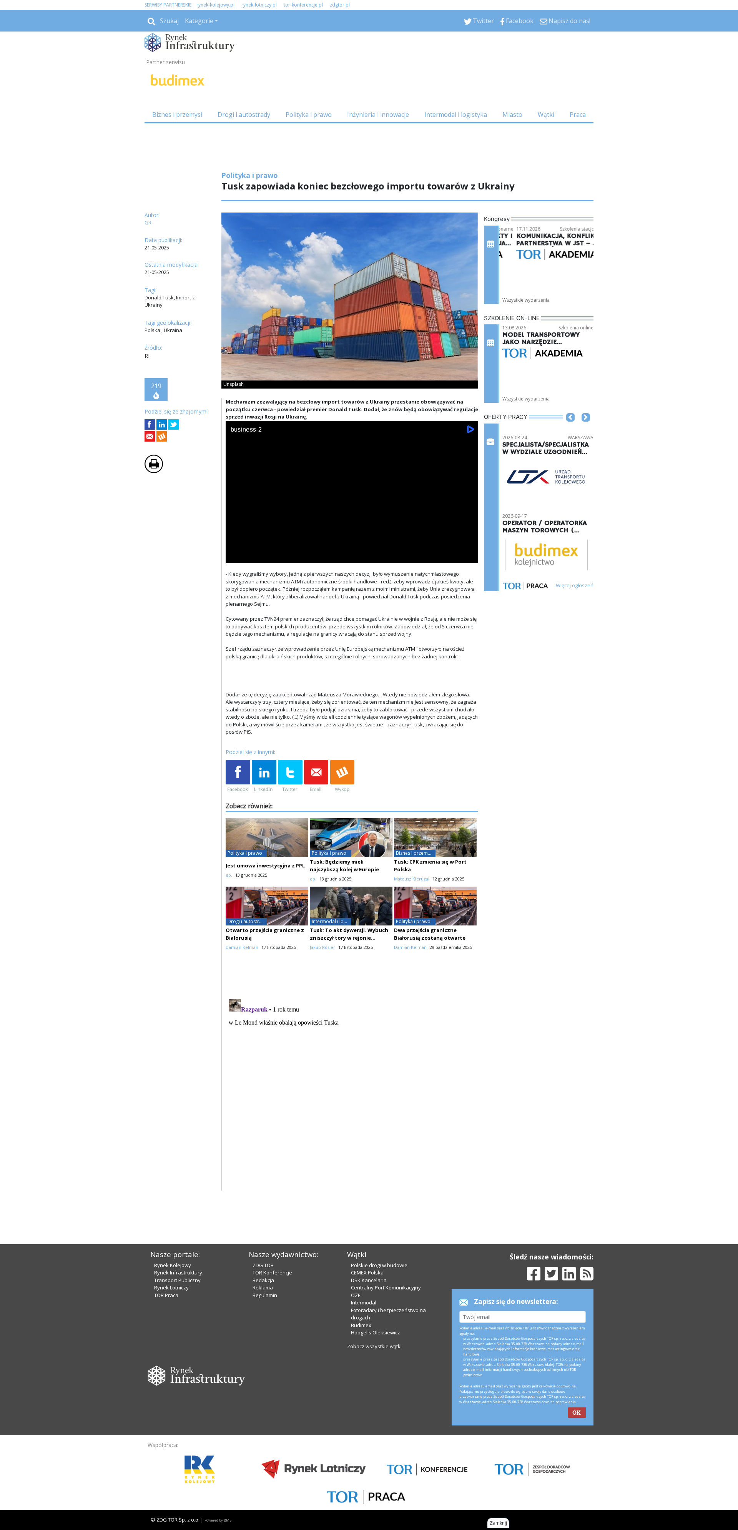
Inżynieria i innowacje (378, 114)
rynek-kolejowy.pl (215, 5)
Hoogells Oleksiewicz (375, 1332)
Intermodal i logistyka (455, 114)
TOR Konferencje (272, 1272)
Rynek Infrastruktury (178, 1272)
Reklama (263, 1287)
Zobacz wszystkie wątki (374, 1346)
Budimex (361, 1325)
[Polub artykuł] (150, 424)
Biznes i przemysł (177, 114)
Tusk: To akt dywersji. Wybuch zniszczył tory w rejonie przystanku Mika (349, 938)
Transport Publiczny (177, 1280)
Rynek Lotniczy (171, 1287)
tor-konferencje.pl (303, 5)
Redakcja (263, 1280)
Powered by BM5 (217, 1520)
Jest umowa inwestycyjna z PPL (265, 865)
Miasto (512, 114)
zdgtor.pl (340, 5)
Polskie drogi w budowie (379, 1265)
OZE (356, 1295)
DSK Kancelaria (369, 1280)
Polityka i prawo (309, 114)
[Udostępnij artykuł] (161, 424)
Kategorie (199, 21)
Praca (578, 114)
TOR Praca (166, 1295)
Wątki (546, 114)
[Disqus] (352, 1092)
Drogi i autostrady (244, 114)
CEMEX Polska (367, 1272)
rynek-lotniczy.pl (259, 5)
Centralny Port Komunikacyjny (386, 1287)
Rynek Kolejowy (172, 1265)
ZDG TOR (263, 1265)
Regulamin (265, 1295)
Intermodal (363, 1302)
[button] (570, 429)
